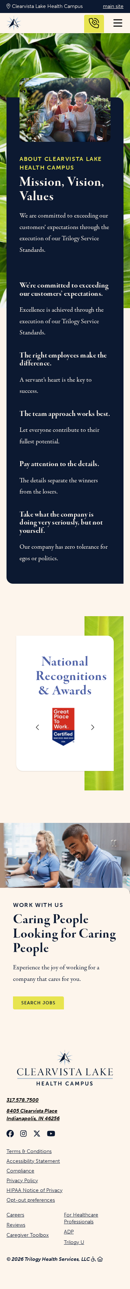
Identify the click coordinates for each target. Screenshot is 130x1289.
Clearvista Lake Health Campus (46, 6)
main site (113, 6)
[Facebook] (10, 1134)
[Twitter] (36, 1134)
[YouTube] (51, 1134)
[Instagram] (23, 1134)
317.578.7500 (22, 1100)
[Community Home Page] (65, 1068)
